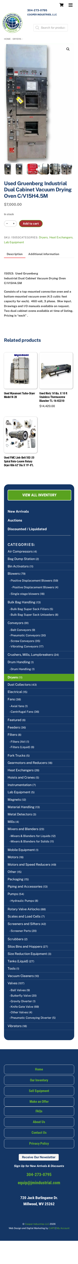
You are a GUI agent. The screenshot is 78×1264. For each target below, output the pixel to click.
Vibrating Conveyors (24, 646)
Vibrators (15, 1026)
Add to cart (31, 223)
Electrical (15, 692)
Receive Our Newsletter (39, 1157)
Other (12, 872)
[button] (68, 49)
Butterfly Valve (21, 995)
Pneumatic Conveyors (25, 635)
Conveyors (15, 623)
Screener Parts (21, 931)
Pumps (13, 894)
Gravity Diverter (21, 1001)
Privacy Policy (39, 1143)
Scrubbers (15, 939)
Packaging (15, 879)
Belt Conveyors (21, 630)
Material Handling (21, 807)
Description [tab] (14, 254)
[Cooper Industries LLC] (12, 31)
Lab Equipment (14, 242)
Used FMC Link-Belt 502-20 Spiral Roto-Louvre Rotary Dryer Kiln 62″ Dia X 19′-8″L (19, 461)
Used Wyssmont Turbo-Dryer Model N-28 (19, 395)
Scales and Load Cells (24, 916)
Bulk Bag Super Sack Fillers (30, 609)
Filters (12, 734)
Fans (11, 699)
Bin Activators (18, 566)
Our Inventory (39, 1080)
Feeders (14, 727)
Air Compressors (20, 551)
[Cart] (61, 5)
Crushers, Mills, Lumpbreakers (30, 654)
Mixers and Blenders (23, 829)
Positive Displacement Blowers (31, 580)
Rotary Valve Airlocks (24, 909)
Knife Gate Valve (22, 1006)
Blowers (14, 573)
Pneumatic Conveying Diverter (31, 1017)
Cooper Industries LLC (37, 1224)
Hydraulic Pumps (22, 900)
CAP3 (52, 1228)
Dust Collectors (19, 684)
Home (7, 39)
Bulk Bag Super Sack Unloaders (32, 614)
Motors (13, 857)
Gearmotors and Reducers (27, 763)
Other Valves (19, 1012)
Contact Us (39, 1132)
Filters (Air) (18, 741)
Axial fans (17, 706)
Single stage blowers (25, 594)
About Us (39, 1122)
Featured (14, 720)
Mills (11, 822)
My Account (63, 1228)
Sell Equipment (39, 1091)
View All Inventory (39, 495)
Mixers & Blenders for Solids (30, 841)
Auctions (15, 520)
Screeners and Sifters (24, 924)
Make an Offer (39, 1101)
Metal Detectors (20, 814)
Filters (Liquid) (20, 747)
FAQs (39, 1111)
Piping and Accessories (25, 886)
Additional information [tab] (43, 254)
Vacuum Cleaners (21, 976)
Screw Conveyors (22, 641)
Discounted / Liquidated (27, 529)
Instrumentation (20, 785)
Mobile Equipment (21, 850)
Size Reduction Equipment (27, 954)
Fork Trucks (16, 755)
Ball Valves (18, 990)
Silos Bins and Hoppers (25, 946)
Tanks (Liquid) (18, 961)
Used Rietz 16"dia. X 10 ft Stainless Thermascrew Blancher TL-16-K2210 (53, 397)
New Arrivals (18, 511)
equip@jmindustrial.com (39, 1182)
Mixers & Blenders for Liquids (30, 836)
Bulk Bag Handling (21, 602)
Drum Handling (19, 662)
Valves (12, 983)
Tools (12, 968)
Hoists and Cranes (21, 777)
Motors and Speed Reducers (29, 864)
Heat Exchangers (61, 237)
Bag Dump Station (21, 559)
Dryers (17, 39)
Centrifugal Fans (22, 711)
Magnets (14, 799)
